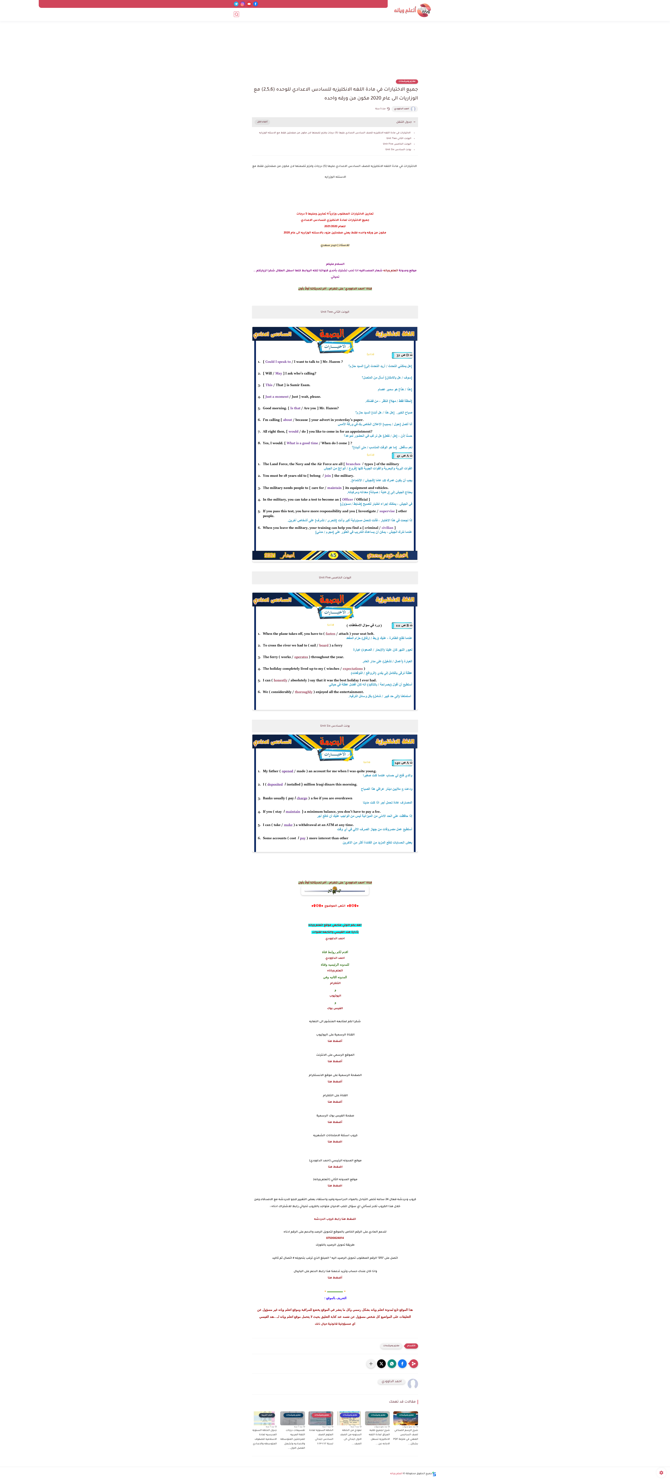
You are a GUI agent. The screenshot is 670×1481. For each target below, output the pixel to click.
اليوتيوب (335, 996)
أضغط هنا (335, 1041)
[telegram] (236, 4)
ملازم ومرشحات (407, 81)
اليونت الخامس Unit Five (397, 144)
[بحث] (236, 14)
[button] (402, 1363)
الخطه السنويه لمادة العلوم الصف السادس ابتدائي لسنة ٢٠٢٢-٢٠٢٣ (321, 1437)
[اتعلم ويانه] (412, 10)
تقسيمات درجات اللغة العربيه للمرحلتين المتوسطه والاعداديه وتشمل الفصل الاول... (292, 1439)
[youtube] (249, 4)
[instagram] (242, 4)
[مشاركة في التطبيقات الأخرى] (371, 1363)
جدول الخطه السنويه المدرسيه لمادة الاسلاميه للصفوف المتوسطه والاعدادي (264, 1437)
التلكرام (335, 983)
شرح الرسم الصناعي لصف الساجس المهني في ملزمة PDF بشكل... (405, 1437)
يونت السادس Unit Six (398, 149)
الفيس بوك (335, 1008)
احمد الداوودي (401, 109)
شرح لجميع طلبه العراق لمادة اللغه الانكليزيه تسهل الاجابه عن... (379, 1437)
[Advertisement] (335, 52)
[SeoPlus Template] (434, 1474)
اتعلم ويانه (390, 270)
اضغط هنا (335, 1142)
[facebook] (255, 4)
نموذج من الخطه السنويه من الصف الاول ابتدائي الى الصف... (351, 1437)
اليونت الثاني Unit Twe (398, 138)
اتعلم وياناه (335, 970)
